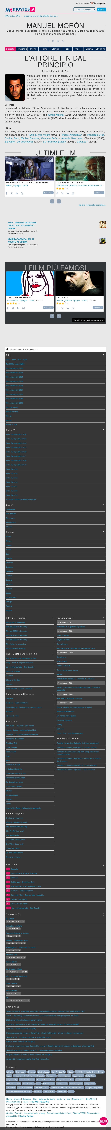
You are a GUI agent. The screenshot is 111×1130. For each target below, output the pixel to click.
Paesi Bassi (93, 185)
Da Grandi (10, 918)
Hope (8, 756)
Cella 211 (82, 141)
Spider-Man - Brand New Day (22, 882)
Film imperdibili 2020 (14, 394)
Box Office (91, 1098)
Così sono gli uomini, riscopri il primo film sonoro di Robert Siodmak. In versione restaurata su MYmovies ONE (50, 1046)
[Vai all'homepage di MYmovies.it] (20, 11)
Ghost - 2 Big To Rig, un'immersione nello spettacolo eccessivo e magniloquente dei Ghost (42, 1015)
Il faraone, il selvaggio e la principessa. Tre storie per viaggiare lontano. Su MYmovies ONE (42, 1024)
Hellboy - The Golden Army (17, 940)
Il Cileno (9, 675)
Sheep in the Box (13, 680)
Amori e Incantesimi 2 (65, 711)
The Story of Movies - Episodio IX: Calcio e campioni (78, 743)
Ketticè (59, 674)
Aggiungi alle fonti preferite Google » (41, 15)
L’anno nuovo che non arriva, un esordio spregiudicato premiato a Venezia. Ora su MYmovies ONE (45, 1011)
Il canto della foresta (14, 786)
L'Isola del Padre (13, 848)
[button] (103, 1121)
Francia (73, 185)
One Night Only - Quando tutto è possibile (27, 895)
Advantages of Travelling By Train (27, 182)
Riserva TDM (79, 1113)
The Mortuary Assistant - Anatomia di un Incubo (76, 678)
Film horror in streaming (15, 648)
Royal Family (12, 1080)
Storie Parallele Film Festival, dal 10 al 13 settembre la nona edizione (34, 1050)
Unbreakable (62, 1084)
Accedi (101, 9)
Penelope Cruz (95, 134)
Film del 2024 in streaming (16, 631)
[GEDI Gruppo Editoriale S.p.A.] (92, 3)
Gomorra (31, 1072)
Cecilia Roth (12, 138)
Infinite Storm (11, 962)
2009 (84, 300)
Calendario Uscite (47, 1098)
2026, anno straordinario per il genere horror (24, 1020)
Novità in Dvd (11, 424)
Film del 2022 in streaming (16, 639)
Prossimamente (13, 1101)
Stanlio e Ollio (11, 954)
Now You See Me (58, 1072)
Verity (8, 803)
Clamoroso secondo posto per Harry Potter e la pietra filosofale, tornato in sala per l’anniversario (45, 1033)
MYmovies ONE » (13, 15)
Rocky (71, 1091)
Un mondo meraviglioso (66, 716)
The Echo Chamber (64, 720)
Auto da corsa (28, 1084)
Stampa (55, 48)
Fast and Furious (41, 1088)
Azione (60, 300)
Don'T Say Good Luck (14, 844)
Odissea (14, 877)
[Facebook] (48, 41)
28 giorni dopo (43, 1072)
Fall (7, 997)
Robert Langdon (76, 1084)
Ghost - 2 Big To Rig (19, 899)
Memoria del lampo (14, 857)
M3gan (70, 1072)
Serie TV (61, 1098)
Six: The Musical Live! (15, 831)
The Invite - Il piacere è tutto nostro (20, 725)
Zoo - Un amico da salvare (16, 976)
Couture (9, 684)
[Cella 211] (80, 283)
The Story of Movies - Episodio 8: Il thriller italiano (77, 747)
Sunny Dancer (62, 644)
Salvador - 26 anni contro (19, 141)
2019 (25, 185)
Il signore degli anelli (94, 1088)
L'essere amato (12, 795)
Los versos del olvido (70, 182)
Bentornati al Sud (13, 764)
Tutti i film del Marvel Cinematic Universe (67, 1088)
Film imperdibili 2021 (14, 390)
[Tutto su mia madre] (30, 283)
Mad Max (37, 1091)
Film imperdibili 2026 (14, 368)
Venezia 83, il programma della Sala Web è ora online (27, 1059)
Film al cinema (12, 411)
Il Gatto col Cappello (14, 769)
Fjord (8, 760)
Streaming (100, 48)
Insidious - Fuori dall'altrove (17, 703)
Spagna (17, 185)
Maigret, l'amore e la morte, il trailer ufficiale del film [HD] (29, 1054)
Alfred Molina (55, 114)
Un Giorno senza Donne (15, 839)
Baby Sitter (90, 1076)
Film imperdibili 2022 (14, 385)
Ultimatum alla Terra (14, 926)
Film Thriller (11, 513)
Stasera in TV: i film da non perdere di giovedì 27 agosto (28, 1037)
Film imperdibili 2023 (14, 381)
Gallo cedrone (11, 983)
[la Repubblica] (101, 3)
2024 (25, 359)
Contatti (18, 1113)
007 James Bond (13, 1084)
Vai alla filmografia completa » (92, 204)
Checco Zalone (64, 1076)
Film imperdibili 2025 (14, 372)
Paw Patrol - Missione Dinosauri (70, 698)
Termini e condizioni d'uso (59, 1113)
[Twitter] (53, 41)
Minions (10, 1072)
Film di (9, 416)
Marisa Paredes (30, 138)
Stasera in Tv (78, 1098)
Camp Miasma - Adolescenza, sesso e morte (24, 707)
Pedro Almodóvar (72, 134)
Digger (9, 799)
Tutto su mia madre (39, 134)
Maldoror (9, 711)
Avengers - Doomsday (15, 738)
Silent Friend (62, 661)
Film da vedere (12, 407)
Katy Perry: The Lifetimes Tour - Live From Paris (76, 648)
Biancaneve (51, 1076)
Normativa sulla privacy (34, 1113)
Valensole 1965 (12, 716)
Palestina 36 (11, 751)
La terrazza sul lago (14, 969)
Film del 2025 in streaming (16, 626)
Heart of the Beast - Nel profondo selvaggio (23, 808)
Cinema (89, 48)
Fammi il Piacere (63, 665)
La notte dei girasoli (54, 141)
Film (35, 1098)
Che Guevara (49, 1091)
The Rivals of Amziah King (16, 826)
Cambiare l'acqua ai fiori (16, 773)
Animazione (11, 522)
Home (9, 1098)
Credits (9, 1113)
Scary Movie (20, 1072)
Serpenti (60, 729)
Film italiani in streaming (16, 644)
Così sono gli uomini (14, 818)
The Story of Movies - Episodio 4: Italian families (76, 769)
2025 (19, 359)
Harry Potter (90, 1084)
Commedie (10, 509)
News (44, 48)
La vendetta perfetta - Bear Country (20, 667)
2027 (8, 359)
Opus (9, 1076)
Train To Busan (63, 635)
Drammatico (62, 185)
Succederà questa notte (15, 777)
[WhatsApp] (62, 41)
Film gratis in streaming (15, 622)
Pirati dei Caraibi (82, 1080)
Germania (82, 185)
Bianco (9, 790)
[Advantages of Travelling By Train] (29, 168)
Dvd (69, 1098)
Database (26, 1098)
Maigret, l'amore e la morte (16, 822)
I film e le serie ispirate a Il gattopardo (29, 1076)
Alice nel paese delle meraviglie (19, 1091)
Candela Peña (49, 138)
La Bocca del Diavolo (14, 852)
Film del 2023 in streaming (16, 635)
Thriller (9, 185)
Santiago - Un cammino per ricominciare (22, 734)
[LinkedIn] (57, 41)
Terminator (61, 1091)
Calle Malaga (11, 747)
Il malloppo (61, 657)
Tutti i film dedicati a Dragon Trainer (90, 1072)
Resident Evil (11, 743)
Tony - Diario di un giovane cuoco (19, 662)
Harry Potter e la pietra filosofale (19, 688)
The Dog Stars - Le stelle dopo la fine (21, 658)
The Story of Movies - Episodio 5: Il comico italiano (77, 765)
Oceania (9, 698)
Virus (38, 1084)
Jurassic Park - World (45, 1080)
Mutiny (59, 724)
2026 (14, 359)
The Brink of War (12, 835)
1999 (31, 300)
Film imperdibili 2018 (14, 403)
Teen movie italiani (25, 1088)
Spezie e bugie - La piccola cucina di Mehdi (74, 707)
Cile (102, 185)
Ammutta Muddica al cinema (17, 933)
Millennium (11, 1088)
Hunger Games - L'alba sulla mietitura (21, 730)
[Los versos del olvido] (80, 168)
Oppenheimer (78, 1076)
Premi (33, 48)
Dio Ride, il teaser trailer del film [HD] (21, 1028)
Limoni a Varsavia (13, 671)
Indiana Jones (48, 1084)
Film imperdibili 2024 (14, 377)
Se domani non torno (14, 782)
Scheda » (48, 193)
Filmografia (22, 48)
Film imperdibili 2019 (14, 398)
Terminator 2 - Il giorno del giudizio (71, 626)
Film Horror (10, 518)
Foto (67, 48)
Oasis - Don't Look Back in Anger (70, 733)
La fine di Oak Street (19, 903)
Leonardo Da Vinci (27, 1080)
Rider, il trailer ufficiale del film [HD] (20, 1041)
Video (78, 48)
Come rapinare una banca (67, 670)
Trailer (25, 1101)
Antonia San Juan (71, 138)
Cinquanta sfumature (65, 1080)
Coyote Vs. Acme (64, 639)
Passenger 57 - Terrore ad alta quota (20, 947)
